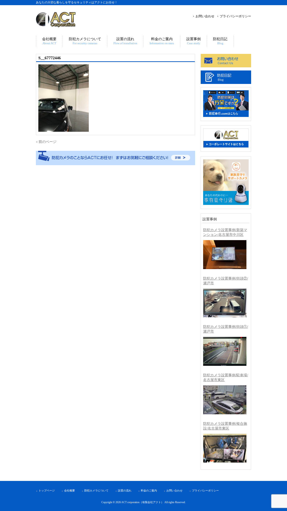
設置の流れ (124, 490)
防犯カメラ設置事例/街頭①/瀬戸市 (225, 329)
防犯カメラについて (96, 490)
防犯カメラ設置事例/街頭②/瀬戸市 (225, 280)
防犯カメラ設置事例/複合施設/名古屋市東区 (225, 426)
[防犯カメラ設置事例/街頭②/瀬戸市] (224, 303)
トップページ (47, 490)
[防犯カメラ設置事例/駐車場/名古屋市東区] (224, 400)
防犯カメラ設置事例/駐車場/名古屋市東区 (225, 377)
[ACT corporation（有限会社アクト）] (56, 25)
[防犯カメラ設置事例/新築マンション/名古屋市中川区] (224, 254)
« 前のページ (46, 142)
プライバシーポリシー (235, 16)
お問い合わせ (205, 16)
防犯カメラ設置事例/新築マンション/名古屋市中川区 (225, 232)
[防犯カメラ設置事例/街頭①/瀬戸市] (224, 351)
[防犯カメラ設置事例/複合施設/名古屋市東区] (224, 448)
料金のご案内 (149, 490)
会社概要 (69, 490)
